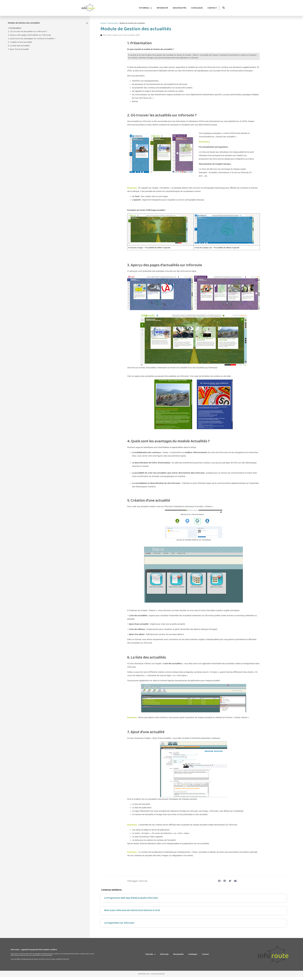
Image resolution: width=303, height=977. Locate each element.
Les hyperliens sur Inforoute (119, 923)
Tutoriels (144, 8)
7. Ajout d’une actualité (18, 49)
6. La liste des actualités (19, 45)
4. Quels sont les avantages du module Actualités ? (31, 38)
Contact (212, 8)
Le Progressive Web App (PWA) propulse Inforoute (131, 898)
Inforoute (162, 8)
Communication (112, 23)
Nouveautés (179, 8)
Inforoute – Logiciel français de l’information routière (34, 949)
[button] (223, 8)
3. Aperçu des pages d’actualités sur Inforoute (29, 35)
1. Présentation (14, 28)
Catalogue (197, 8)
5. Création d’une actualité (20, 42)
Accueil (103, 23)
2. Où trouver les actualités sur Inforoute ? (27, 31)
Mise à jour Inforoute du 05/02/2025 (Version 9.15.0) (132, 910)
